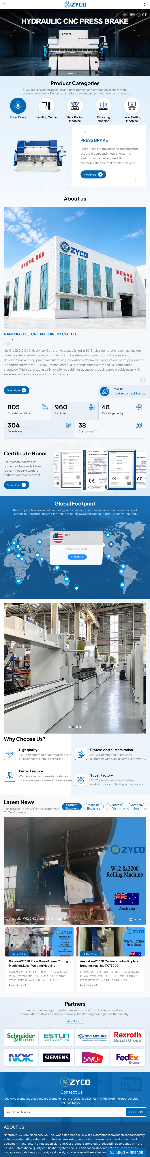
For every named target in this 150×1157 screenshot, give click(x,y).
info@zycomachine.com (130, 393)
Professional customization (111, 750)
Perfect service (31, 771)
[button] (70, 73)
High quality (28, 750)
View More (93, 174)
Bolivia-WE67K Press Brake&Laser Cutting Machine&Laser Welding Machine (38, 963)
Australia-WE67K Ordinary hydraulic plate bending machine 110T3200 (109, 963)
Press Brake (94, 140)
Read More (74, 555)
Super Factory (101, 775)
